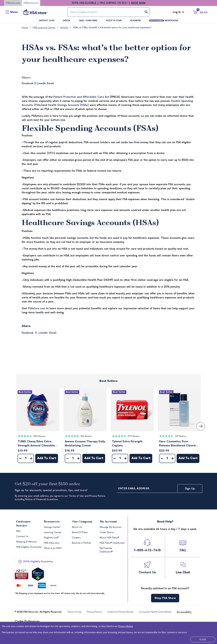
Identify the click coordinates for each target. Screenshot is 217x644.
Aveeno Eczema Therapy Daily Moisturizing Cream (85, 443)
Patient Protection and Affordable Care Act (81, 96)
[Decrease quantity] (20, 458)
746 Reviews (180, 436)
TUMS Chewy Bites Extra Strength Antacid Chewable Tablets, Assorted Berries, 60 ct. (38, 444)
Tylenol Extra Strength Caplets (127, 443)
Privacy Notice (125, 626)
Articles (64, 27)
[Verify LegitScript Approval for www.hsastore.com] (38, 574)
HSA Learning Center (44, 27)
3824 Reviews (39, 436)
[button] (37, 409)
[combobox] (108, 12)
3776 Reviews (134, 436)
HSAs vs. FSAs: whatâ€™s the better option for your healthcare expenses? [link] (112, 27)
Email (50, 83)
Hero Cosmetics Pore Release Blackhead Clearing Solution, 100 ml (178, 444)
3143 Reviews (86, 436)
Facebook (27, 83)
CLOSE (203, 639)
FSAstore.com (13, 3)
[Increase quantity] (31, 458)
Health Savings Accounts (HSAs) (68, 105)
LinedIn (41, 83)
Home (25, 27)
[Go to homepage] (35, 12)
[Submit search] (146, 12)
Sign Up (190, 488)
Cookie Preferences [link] (27, 621)
